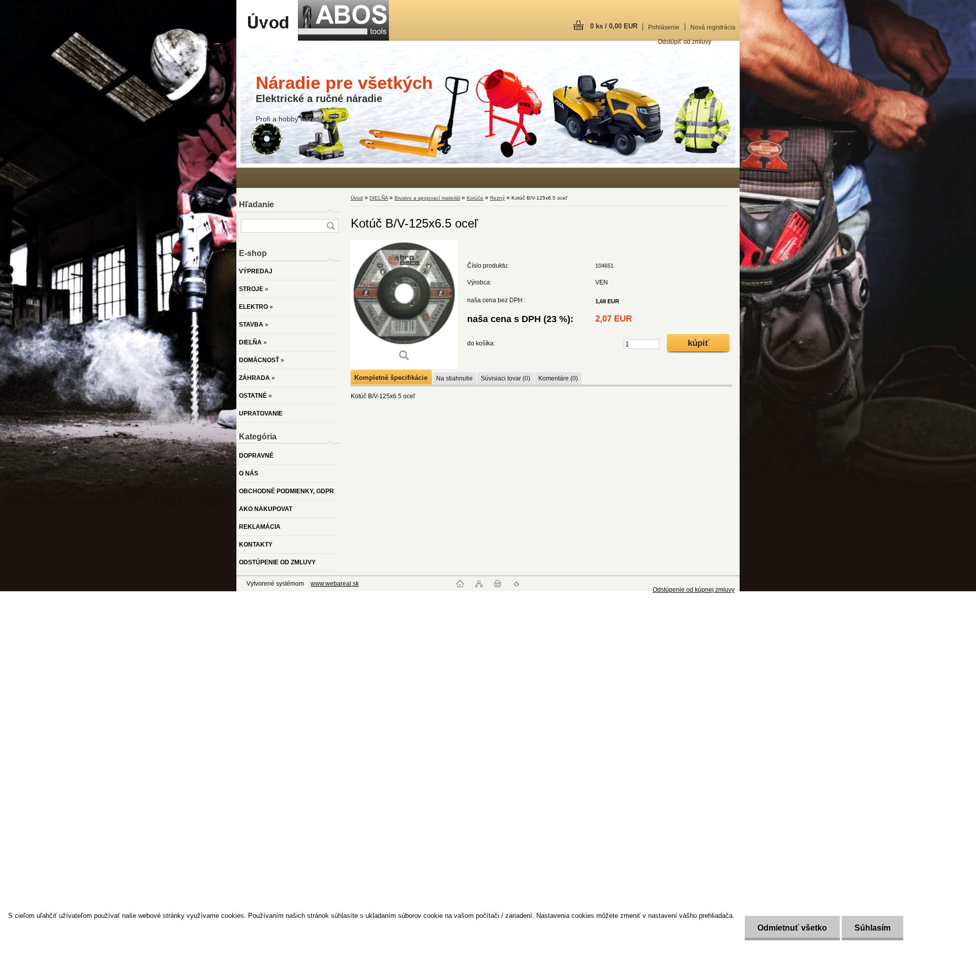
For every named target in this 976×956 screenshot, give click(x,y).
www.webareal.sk (335, 583)
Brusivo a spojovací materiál (427, 198)
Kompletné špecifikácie (391, 377)
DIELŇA (379, 198)
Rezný (497, 198)
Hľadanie (256, 204)
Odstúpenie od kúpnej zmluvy (694, 589)
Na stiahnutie (454, 378)
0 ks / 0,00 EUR (613, 26)
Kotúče (475, 198)
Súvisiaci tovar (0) (505, 378)
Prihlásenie (664, 27)
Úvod (357, 198)
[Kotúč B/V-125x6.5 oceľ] (404, 304)
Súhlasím (873, 927)
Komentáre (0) (558, 378)
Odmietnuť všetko (792, 927)
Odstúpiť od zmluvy (684, 41)
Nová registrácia (713, 27)
